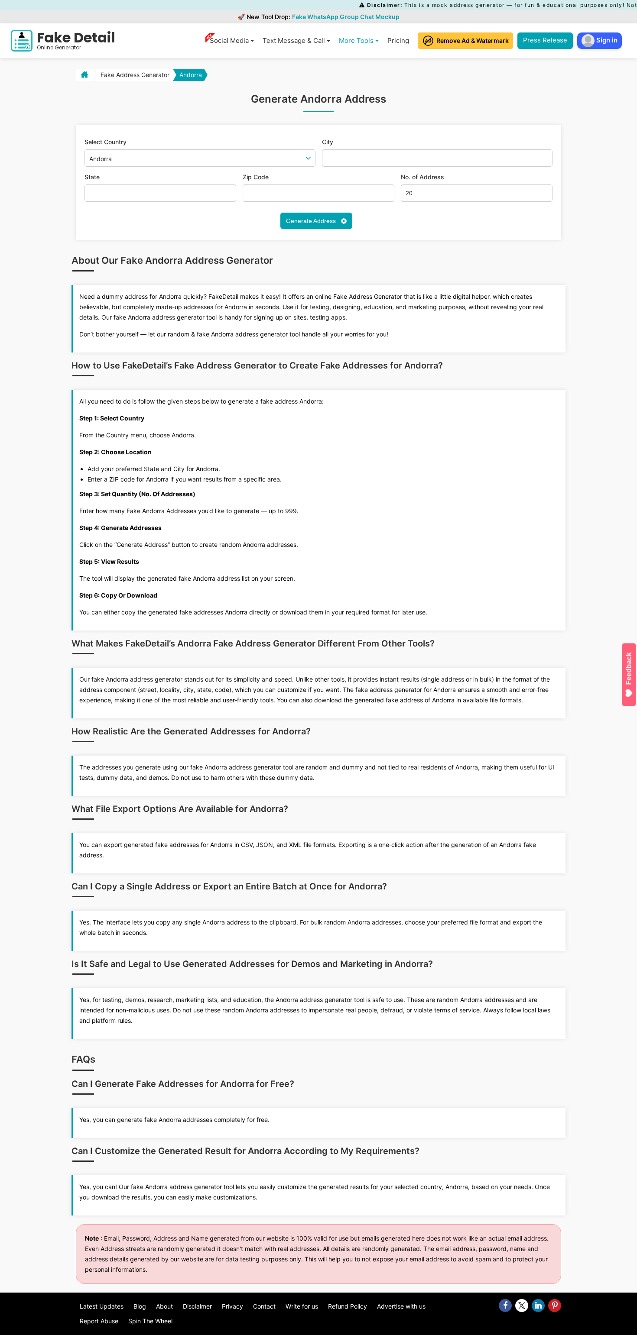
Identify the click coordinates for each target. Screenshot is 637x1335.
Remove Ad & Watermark (472, 40)
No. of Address (422, 177)
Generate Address (312, 220)
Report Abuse (99, 1321)
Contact (264, 1306)
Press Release (545, 40)
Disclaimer (197, 1306)
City (327, 142)
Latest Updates (102, 1306)
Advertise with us (401, 1306)
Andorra (190, 74)
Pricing (398, 40)
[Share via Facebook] (505, 1305)
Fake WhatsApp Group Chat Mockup (346, 16)
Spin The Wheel (150, 1321)
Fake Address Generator (135, 74)
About (164, 1306)
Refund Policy (347, 1306)
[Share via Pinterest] (554, 1305)
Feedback (629, 668)
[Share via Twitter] (521, 1305)
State (92, 177)
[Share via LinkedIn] (538, 1305)
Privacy (232, 1306)
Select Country (105, 142)
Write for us (302, 1306)
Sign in (606, 40)
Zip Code (256, 177)
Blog (139, 1306)
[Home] (83, 75)
